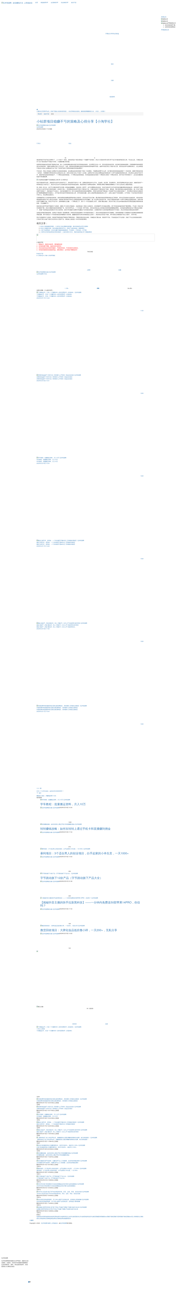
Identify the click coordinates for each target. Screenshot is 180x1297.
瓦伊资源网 (40, 127)
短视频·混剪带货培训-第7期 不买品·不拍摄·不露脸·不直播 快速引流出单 (57, 1209)
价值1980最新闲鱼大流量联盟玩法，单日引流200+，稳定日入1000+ (56, 1147)
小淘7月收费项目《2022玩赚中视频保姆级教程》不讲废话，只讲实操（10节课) (63, 230)
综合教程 (64, 2)
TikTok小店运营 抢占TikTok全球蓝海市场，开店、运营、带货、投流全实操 (58, 1193)
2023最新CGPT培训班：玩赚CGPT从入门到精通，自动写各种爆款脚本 (57, 1163)
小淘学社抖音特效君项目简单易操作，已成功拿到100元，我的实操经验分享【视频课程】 (66, 232)
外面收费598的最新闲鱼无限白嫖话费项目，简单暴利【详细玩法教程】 (57, 1101)
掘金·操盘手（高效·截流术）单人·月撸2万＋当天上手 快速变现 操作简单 (58, 1132)
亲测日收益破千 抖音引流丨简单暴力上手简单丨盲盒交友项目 (54, 1108)
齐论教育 (93, 1216)
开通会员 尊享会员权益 (112, 33)
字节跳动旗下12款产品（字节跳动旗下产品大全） (71, 878)
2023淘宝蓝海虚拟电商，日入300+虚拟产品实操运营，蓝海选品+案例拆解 (58, 1201)
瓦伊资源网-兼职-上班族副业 (49, 1223)
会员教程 (54, 2)
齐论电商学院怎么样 (65, 1216)
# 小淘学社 (40, 255)
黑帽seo (129, 1216)
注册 (106, 1024)
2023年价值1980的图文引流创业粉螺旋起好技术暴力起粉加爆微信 (56, 1186)
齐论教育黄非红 (75, 1216)
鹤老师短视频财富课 (65, 1218)
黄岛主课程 (140, 1216)
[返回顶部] (30, 1282)
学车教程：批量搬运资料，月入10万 (63, 804)
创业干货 (73, 2)
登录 (75, 1024)
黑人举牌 (134, 1216)
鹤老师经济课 (55, 1218)
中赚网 (31, 1220)
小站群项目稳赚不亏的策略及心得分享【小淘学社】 (75, 121)
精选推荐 (44, 2)
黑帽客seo (104, 1216)
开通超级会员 (165, 30)
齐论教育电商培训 (85, 1216)
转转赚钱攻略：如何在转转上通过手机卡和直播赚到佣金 (75, 828)
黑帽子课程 (110, 1216)
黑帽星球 (98, 1216)
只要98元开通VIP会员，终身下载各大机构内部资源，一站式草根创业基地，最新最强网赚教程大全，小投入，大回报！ (71, 111)
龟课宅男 (53, 1216)
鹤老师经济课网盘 (45, 1218)
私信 (70, 143)
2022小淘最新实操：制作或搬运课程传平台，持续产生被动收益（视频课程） (62, 228)
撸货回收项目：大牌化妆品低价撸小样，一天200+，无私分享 (78, 930)
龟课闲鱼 (48, 1216)
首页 (36, 2)
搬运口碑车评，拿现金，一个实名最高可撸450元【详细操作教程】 (56, 1124)
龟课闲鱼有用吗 (41, 1216)
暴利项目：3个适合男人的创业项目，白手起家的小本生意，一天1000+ (84, 853)
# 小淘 (45, 255)
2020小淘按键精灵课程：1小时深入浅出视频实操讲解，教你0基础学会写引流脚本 (64, 226)
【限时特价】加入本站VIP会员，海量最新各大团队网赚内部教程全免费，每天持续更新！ (62, 1139)
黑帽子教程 (123, 1216)
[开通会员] (14, 1282)
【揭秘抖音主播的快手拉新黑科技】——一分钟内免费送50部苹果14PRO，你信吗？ (90, 903)
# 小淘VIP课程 (51, 255)
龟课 (57, 1216)
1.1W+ (67, 288)
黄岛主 (38, 1218)
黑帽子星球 (117, 1216)
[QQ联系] (51, 1266)
